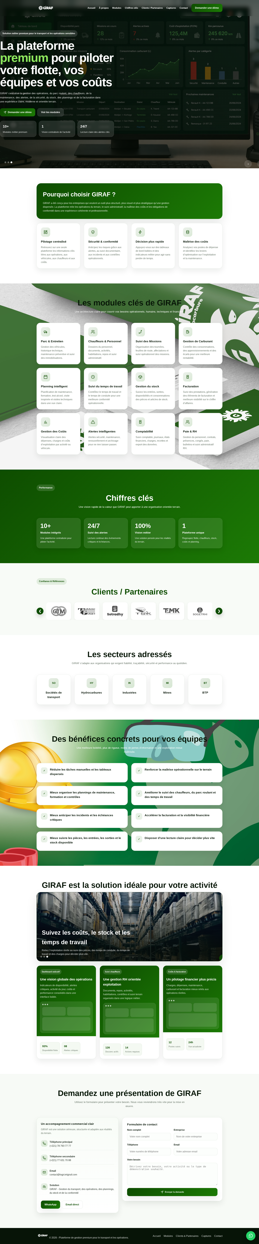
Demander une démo (207, 8)
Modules (116, 8)
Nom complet (134, 1130)
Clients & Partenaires (187, 1236)
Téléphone (132, 1145)
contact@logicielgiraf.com (63, 1174)
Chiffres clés (131, 8)
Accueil (91, 8)
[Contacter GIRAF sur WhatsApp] (250, 1235)
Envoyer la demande (174, 1192)
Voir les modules (50, 112)
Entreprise (179, 1130)
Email (177, 1145)
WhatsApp (51, 1204)
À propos (104, 8)
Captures (171, 8)
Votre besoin (133, 1160)
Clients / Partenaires (152, 8)
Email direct (72, 1204)
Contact (184, 8)
